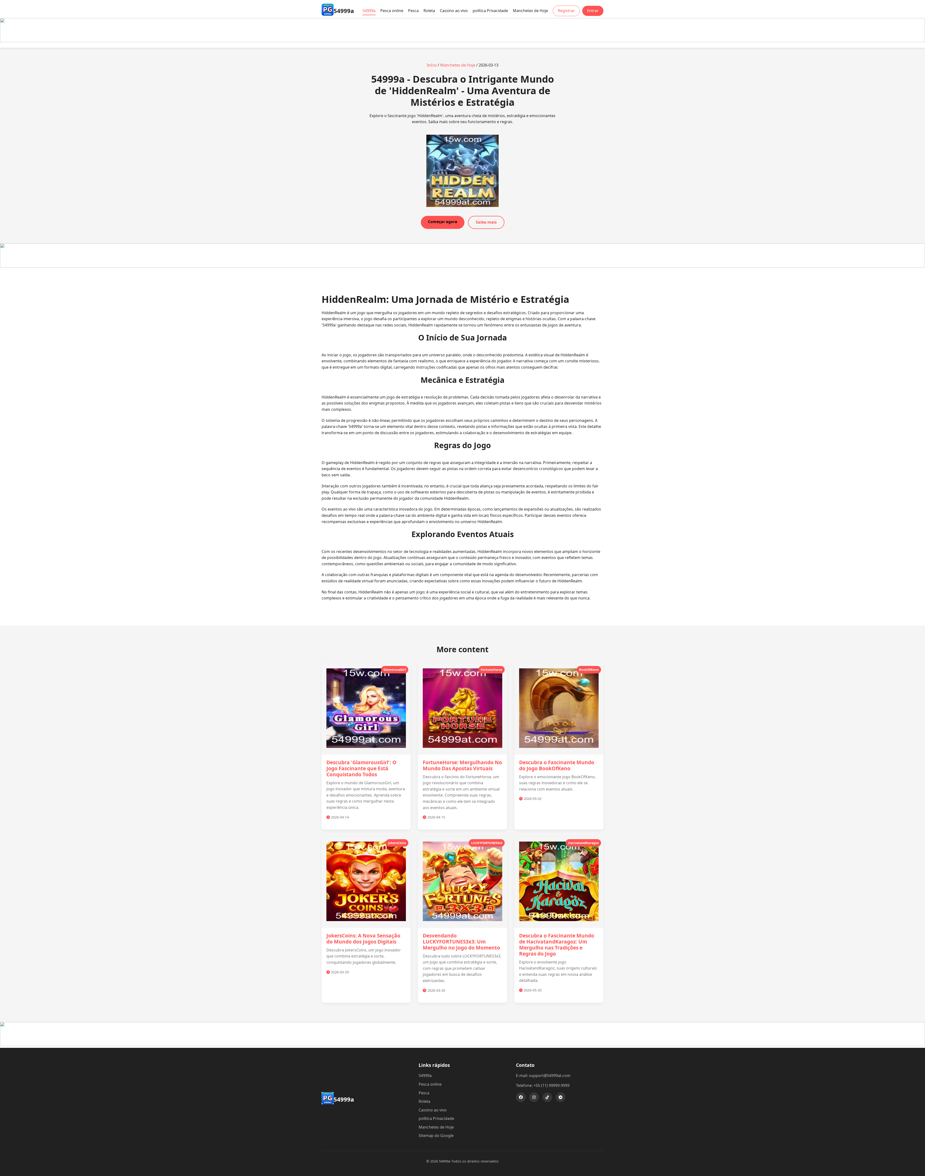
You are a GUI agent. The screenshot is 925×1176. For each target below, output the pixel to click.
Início (432, 65)
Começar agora (442, 221)
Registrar (566, 10)
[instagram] (534, 1097)
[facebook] (521, 1097)
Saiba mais (486, 222)
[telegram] (560, 1097)
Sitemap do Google (436, 1135)
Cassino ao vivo (454, 10)
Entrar (593, 10)
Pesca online (391, 10)
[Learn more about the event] (462, 40)
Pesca (413, 10)
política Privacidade (490, 10)
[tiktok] (547, 1097)
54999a (369, 10)
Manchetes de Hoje (530, 10)
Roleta (429, 10)
